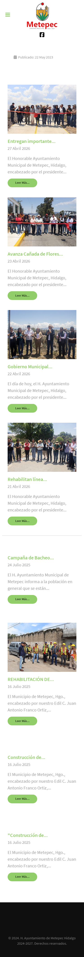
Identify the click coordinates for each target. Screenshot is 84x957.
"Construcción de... (28, 835)
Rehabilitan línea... (27, 479)
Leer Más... (22, 183)
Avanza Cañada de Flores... (35, 254)
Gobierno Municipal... (30, 366)
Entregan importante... (32, 141)
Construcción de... (26, 757)
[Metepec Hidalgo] (42, 15)
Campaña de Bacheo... (31, 557)
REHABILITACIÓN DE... (31, 679)
